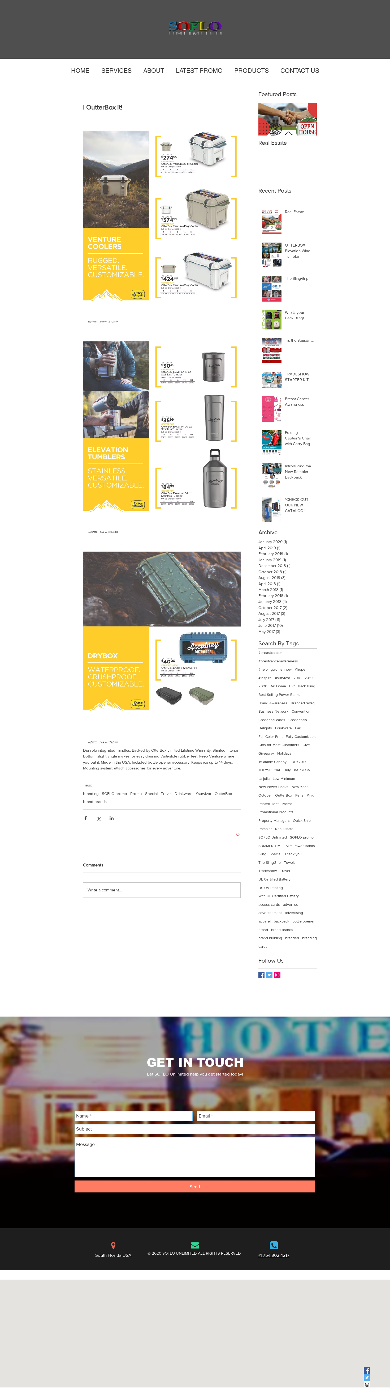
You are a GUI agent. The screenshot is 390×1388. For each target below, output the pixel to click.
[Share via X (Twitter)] (98, 818)
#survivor (203, 793)
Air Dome (278, 686)
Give (306, 745)
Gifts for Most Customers (278, 745)
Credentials (297, 720)
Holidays (284, 753)
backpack (281, 921)
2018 (297, 678)
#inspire (265, 678)
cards (262, 946)
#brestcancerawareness (278, 661)
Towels (290, 862)
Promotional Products (275, 812)
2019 (309, 678)
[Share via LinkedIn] (111, 818)
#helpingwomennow (275, 669)
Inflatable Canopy (272, 762)
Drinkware (183, 793)
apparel (264, 921)
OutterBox (223, 793)
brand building (270, 938)
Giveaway (266, 753)
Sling (262, 854)
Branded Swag (303, 703)
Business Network (273, 711)
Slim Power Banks (300, 846)
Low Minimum (284, 778)
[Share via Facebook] (85, 818)
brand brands (95, 801)
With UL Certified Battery (278, 896)
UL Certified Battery (274, 879)
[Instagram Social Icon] (277, 975)
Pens (299, 795)
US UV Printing (270, 888)
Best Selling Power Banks (279, 694)
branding (91, 793)
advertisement (270, 913)
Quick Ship (302, 820)
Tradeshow (267, 871)
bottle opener (303, 921)
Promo (136, 793)
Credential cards (271, 720)
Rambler (265, 829)
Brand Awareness (273, 703)
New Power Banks (273, 787)
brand (263, 930)
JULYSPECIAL (269, 770)
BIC (292, 686)
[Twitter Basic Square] (269, 975)
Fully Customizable (301, 736)
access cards (269, 904)
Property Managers (274, 820)
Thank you (293, 854)
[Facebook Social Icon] (367, 1370)
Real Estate (284, 829)
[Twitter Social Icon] (367, 1377)
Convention (301, 711)
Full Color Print (270, 736)
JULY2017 (298, 762)
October (265, 795)
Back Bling (306, 686)
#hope (300, 669)
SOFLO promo (114, 793)
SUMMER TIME (270, 846)
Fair (298, 728)
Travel (166, 793)
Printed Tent (268, 804)
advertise (290, 904)
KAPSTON (302, 770)
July (287, 770)
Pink (310, 795)
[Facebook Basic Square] (261, 975)
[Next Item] (308, 119)
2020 (262, 686)
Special (151, 793)
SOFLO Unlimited (272, 837)
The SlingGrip (269, 862)
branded (292, 938)
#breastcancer (270, 652)
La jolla (264, 778)
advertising (294, 913)
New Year (300, 787)
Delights (265, 728)
